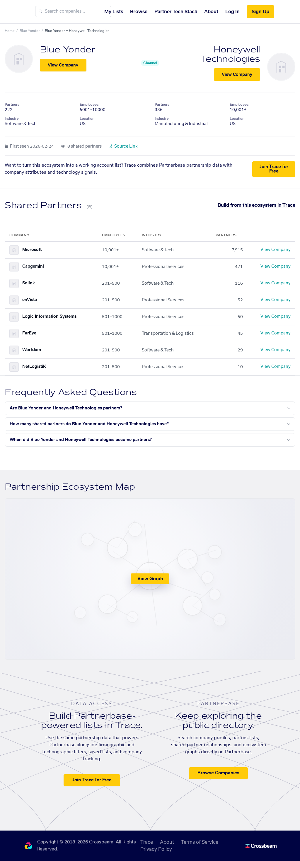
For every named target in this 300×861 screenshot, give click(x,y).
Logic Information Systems (49, 317)
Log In (232, 11)
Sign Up (260, 11)
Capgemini (33, 266)
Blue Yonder (30, 31)
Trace (146, 842)
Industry (12, 118)
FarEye (29, 333)
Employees (89, 104)
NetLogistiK (34, 367)
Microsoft (32, 250)
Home (10, 31)
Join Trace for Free (274, 169)
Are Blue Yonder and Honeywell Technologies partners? (66, 408)
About (211, 11)
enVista (29, 300)
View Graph (150, 579)
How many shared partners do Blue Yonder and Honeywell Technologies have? (89, 424)
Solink (28, 283)
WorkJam (31, 350)
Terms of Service (199, 842)
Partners (12, 104)
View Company (63, 65)
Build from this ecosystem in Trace (256, 205)
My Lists (113, 11)
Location (87, 118)
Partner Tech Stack (175, 11)
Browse (138, 11)
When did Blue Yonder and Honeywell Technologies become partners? (81, 440)
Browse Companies (218, 773)
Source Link (125, 146)
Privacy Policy (156, 849)
